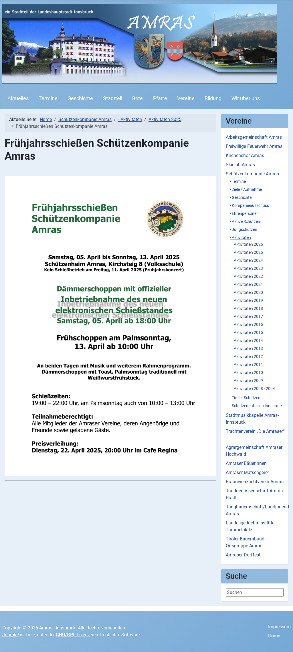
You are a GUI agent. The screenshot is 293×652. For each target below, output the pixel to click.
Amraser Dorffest (243, 555)
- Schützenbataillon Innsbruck (256, 405)
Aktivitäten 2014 (248, 340)
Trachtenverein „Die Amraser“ (255, 431)
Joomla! (10, 634)
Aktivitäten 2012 (248, 356)
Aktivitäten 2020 (248, 292)
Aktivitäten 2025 (248, 252)
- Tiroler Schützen (245, 397)
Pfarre (160, 98)
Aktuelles (18, 98)
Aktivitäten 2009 (248, 380)
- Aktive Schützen (245, 221)
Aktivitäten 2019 (248, 300)
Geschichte (80, 98)
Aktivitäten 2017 (248, 316)
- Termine (238, 181)
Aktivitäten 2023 (248, 268)
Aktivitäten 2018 (248, 308)
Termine (48, 98)
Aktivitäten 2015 (248, 332)
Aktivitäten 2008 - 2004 (254, 388)
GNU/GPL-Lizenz (73, 634)
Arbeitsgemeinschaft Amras (254, 137)
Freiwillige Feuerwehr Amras (254, 146)
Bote (137, 98)
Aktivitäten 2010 (248, 372)
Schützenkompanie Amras (252, 174)
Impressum (279, 626)
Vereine (186, 98)
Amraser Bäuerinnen (246, 463)
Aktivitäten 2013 (248, 348)
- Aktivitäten (240, 237)
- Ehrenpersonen (244, 213)
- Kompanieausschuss (249, 205)
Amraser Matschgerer (247, 472)
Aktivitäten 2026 (248, 244)
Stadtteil (112, 98)
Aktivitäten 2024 (248, 260)
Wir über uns (245, 98)
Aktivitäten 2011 (248, 364)
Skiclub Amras (240, 164)
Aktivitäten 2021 (248, 284)
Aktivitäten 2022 (248, 276)
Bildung (213, 98)
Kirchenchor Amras (245, 155)
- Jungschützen (243, 229)
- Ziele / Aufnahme (246, 189)
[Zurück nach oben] (283, 641)
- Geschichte (241, 197)
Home (274, 636)
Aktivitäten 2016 (248, 324)
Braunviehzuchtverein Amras (255, 481)
